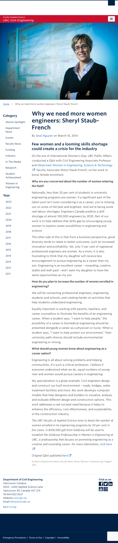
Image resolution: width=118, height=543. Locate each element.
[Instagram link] (106, 490)
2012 (8, 267)
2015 (8, 249)
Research (11, 167)
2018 (8, 231)
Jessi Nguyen (44, 135)
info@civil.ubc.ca (20, 501)
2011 (8, 273)
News (77, 461)
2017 (8, 237)
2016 (8, 243)
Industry (11, 155)
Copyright (49, 538)
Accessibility (63, 538)
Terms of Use (35, 538)
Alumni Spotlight (15, 122)
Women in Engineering (12, 185)
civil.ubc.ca (19, 498)
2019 (8, 225)
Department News (13, 130)
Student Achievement (13, 175)
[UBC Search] (111, 3)
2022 (8, 207)
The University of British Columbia (50, 6)
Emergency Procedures (14, 538)
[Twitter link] (106, 484)
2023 (8, 201)
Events (9, 137)
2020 (9, 219)
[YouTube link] (101, 490)
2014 (8, 255)
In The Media (13, 161)
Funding (10, 149)
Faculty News (13, 143)
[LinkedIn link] (110, 484)
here (65, 455)
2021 (8, 213)
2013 (8, 261)
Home (6, 104)
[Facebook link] (101, 484)
